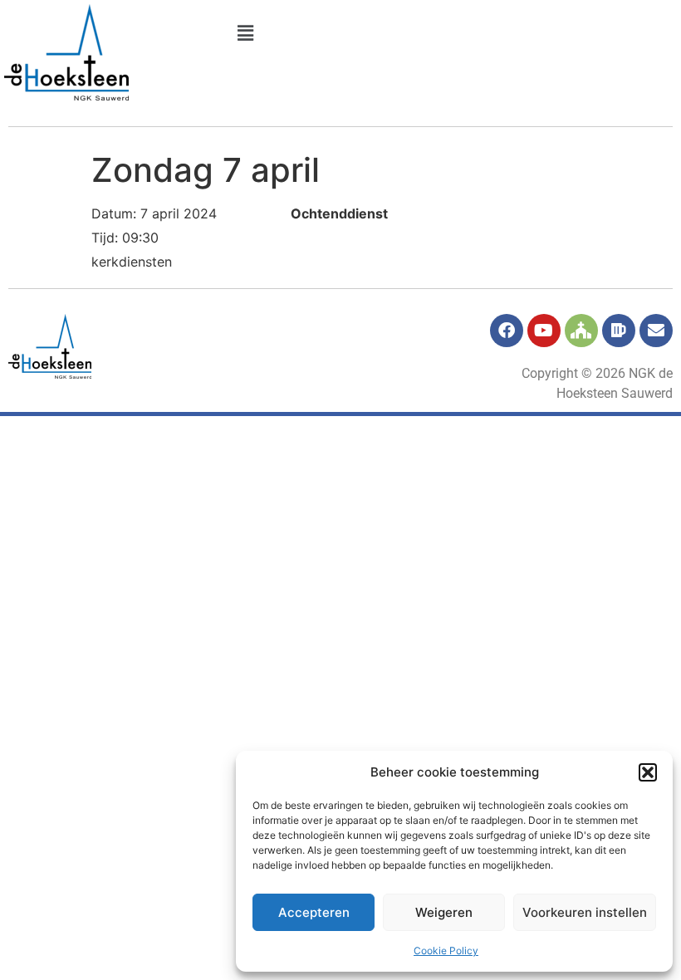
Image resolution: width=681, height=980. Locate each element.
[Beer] (618, 330)
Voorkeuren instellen (584, 912)
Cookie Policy (446, 950)
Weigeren (444, 912)
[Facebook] (506, 330)
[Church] (581, 330)
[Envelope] (656, 330)
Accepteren (314, 912)
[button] (647, 772)
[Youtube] (544, 330)
